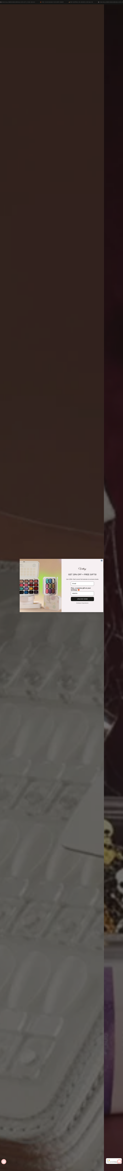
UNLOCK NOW (82, 599)
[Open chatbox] (119, 1161)
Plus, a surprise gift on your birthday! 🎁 (81, 589)
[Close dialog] (101, 560)
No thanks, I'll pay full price (82, 603)
